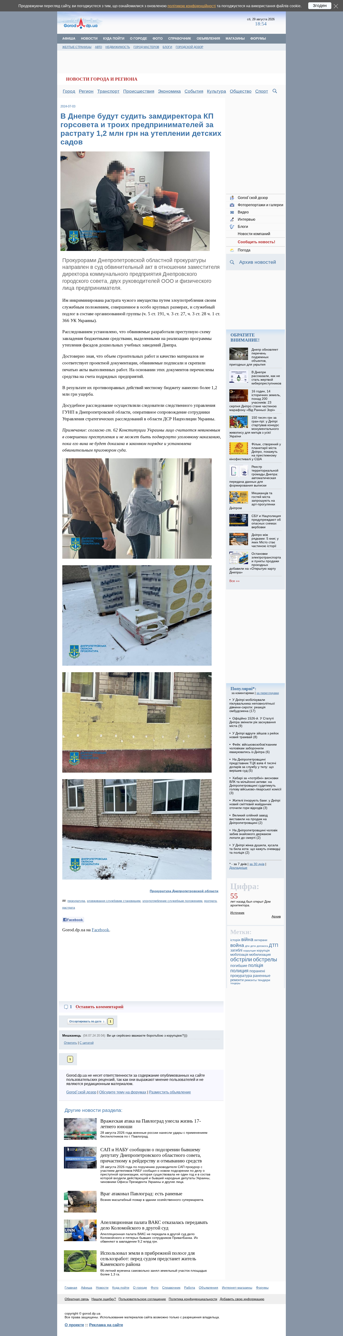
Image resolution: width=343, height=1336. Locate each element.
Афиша (68, 38)
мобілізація (239, 954)
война (237, 945)
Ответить (70, 1043)
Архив (276, 916)
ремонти (237, 980)
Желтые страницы (76, 47)
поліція (255, 965)
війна (247, 939)
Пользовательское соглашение (142, 1299)
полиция (239, 970)
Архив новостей (257, 262)
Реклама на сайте (106, 1324)
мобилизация (260, 954)
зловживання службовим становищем (113, 901)
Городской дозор (189, 47)
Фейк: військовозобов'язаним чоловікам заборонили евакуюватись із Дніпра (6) (253, 748)
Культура (216, 91)
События (194, 91)
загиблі (236, 950)
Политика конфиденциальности (193, 1299)
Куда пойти (113, 38)
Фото (158, 38)
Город (69, 91)
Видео (243, 212)
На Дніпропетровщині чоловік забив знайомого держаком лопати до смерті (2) (253, 833)
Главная (71, 1287)
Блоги (167, 47)
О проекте (74, 1324)
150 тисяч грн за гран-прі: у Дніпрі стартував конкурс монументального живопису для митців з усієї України (254, 427)
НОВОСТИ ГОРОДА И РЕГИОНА (101, 79)
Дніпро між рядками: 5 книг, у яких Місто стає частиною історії (265, 540)
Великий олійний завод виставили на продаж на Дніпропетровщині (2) (248, 819)
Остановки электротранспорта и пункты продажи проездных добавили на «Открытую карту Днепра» (255, 563)
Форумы (258, 38)
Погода (244, 250)
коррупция (249, 950)
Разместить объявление (170, 1092)
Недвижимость (117, 47)
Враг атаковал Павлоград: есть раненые (141, 1193)
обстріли (241, 959)
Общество (241, 91)
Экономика (169, 91)
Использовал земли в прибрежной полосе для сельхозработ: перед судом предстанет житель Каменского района (148, 1258)
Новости (89, 38)
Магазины (235, 38)
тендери (264, 980)
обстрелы (265, 959)
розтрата (210, 901)
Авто (98, 47)
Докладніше (238, 868)
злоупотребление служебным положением (172, 901)
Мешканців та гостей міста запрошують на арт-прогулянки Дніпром (252, 500)
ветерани (260, 940)
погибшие (238, 966)
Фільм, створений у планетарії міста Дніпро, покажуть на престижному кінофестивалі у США (255, 451)
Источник (237, 913)
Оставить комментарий (99, 1006)
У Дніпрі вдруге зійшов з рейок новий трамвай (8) (254, 735)
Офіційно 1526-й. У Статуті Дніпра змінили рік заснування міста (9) (252, 722)
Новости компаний (254, 234)
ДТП (273, 945)
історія (235, 940)
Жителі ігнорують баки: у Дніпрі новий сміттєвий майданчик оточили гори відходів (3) (254, 804)
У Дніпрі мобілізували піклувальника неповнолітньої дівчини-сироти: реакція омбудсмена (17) (252, 705)
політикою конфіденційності (192, 6)
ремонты (251, 980)
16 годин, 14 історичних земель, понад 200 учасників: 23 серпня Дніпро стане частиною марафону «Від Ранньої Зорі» (254, 400)
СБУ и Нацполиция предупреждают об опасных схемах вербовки (266, 521)
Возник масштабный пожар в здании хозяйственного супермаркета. (152, 1200)
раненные (261, 975)
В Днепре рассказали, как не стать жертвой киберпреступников (266, 377)
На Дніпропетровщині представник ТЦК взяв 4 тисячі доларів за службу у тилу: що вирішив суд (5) (252, 764)
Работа (189, 1287)
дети (253, 946)
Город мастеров (146, 47)
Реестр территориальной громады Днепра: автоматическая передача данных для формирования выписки (253, 476)
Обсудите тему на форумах (122, 1092)
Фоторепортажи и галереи (260, 205)
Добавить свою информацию (242, 1299)
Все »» (234, 581)
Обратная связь (77, 1299)
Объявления (208, 38)
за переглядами (267, 693)
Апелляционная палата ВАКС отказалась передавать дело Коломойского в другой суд (154, 1225)
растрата (68, 907)
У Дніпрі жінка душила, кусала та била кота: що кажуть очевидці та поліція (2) (254, 848)
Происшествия (138, 91)
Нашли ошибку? (103, 1299)
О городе (138, 38)
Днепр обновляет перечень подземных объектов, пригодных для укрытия (253, 357)
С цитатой (87, 1043)
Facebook (100, 929)
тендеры (235, 983)
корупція (263, 950)
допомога (262, 946)
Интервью (246, 219)
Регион (86, 91)
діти (247, 946)
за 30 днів (256, 864)
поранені (257, 971)
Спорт (261, 91)
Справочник (179, 38)
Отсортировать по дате (85, 1021)
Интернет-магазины (237, 1287)
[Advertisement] (175, 22)
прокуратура (76, 901)
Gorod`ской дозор (81, 1092)
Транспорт (108, 91)
